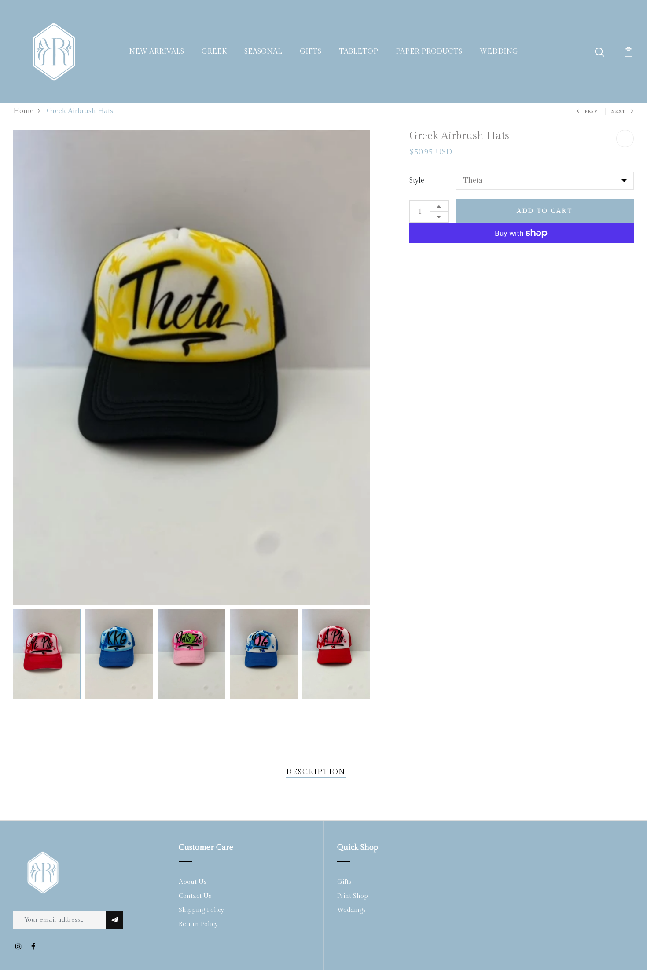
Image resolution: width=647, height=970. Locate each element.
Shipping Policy (201, 910)
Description (316, 772)
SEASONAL (263, 52)
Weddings (351, 910)
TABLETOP (358, 52)
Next (618, 111)
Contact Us (195, 896)
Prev (591, 111)
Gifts (344, 882)
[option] (191, 367)
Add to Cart (545, 211)
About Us (192, 882)
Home (23, 111)
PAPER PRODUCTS (429, 52)
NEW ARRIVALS (156, 52)
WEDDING (499, 52)
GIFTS (310, 52)
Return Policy (198, 924)
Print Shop (352, 896)
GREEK (214, 52)
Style (416, 180)
